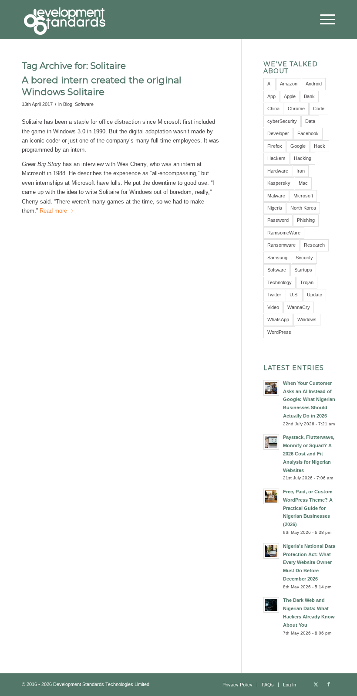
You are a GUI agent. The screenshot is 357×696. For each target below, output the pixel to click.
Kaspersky (278, 183)
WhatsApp (278, 319)
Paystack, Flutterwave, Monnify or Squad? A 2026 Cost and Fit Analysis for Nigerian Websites (308, 453)
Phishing (306, 220)
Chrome (296, 108)
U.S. (294, 294)
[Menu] (323, 19)
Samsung (277, 257)
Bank (309, 96)
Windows (307, 319)
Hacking (302, 158)
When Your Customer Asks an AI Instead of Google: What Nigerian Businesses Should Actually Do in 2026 (309, 399)
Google (298, 146)
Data (310, 121)
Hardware (277, 170)
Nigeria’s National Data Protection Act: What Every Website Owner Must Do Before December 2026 (309, 562)
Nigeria (274, 207)
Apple (290, 96)
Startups (303, 269)
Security (304, 257)
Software (84, 104)
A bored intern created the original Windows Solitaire (102, 86)
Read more (53, 210)
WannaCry (298, 307)
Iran (300, 170)
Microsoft (303, 195)
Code (318, 108)
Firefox (274, 146)
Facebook (308, 133)
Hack (319, 146)
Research (314, 245)
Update (314, 294)
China (273, 108)
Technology (279, 282)
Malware (276, 195)
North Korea (303, 207)
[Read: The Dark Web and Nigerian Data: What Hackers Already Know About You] (271, 605)
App (271, 96)
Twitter (274, 294)
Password (278, 220)
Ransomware (281, 245)
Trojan (306, 282)
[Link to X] (315, 684)
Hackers (276, 158)
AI (269, 83)
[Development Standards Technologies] (64, 19)
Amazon (288, 83)
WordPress (279, 332)
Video (273, 307)
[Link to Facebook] (328, 684)
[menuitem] (323, 19)
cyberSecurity (282, 121)
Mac (303, 183)
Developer (278, 133)
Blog (67, 104)
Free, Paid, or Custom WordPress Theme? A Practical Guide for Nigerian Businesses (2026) (308, 508)
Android (314, 83)
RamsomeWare (283, 232)
